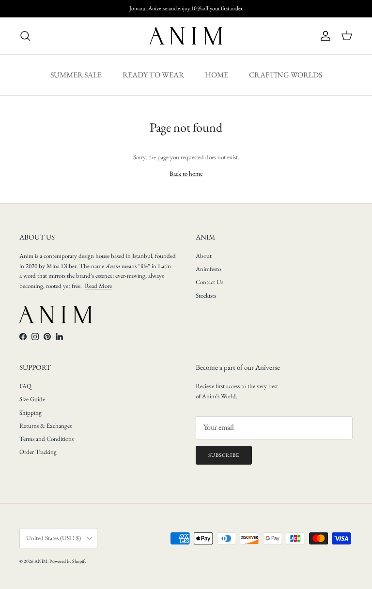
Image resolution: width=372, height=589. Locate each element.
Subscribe (223, 455)
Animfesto (208, 269)
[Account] (323, 36)
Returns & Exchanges (45, 426)
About (204, 256)
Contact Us (209, 282)
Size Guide (32, 399)
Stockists (206, 295)
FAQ (25, 386)
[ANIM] (186, 36)
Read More (98, 286)
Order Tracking (38, 452)
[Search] (25, 36)
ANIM (40, 561)
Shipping (30, 412)
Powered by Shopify (67, 561)
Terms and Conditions (46, 439)
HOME (216, 75)
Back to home (186, 173)
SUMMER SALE (76, 75)
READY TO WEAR (153, 75)
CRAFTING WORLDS (285, 75)
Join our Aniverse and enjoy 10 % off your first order (186, 8)
